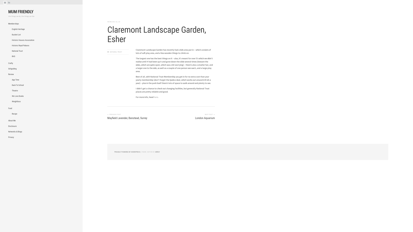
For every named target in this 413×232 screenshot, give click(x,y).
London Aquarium (205, 118)
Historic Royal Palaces (20, 45)
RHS (13, 56)
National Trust (17, 51)
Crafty (10, 63)
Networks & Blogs (15, 131)
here (156, 97)
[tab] (5, 3)
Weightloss (16, 101)
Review (11, 74)
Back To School (18, 85)
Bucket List (16, 35)
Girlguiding (12, 69)
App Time (15, 80)
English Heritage (18, 29)
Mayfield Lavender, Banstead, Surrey (127, 118)
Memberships (13, 24)
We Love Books (18, 96)
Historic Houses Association (23, 40)
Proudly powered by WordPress (127, 152)
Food (10, 108)
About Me (12, 120)
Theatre (15, 90)
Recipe (14, 114)
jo (119, 22)
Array (157, 152)
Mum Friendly (20, 11)
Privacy (11, 137)
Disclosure (12, 126)
